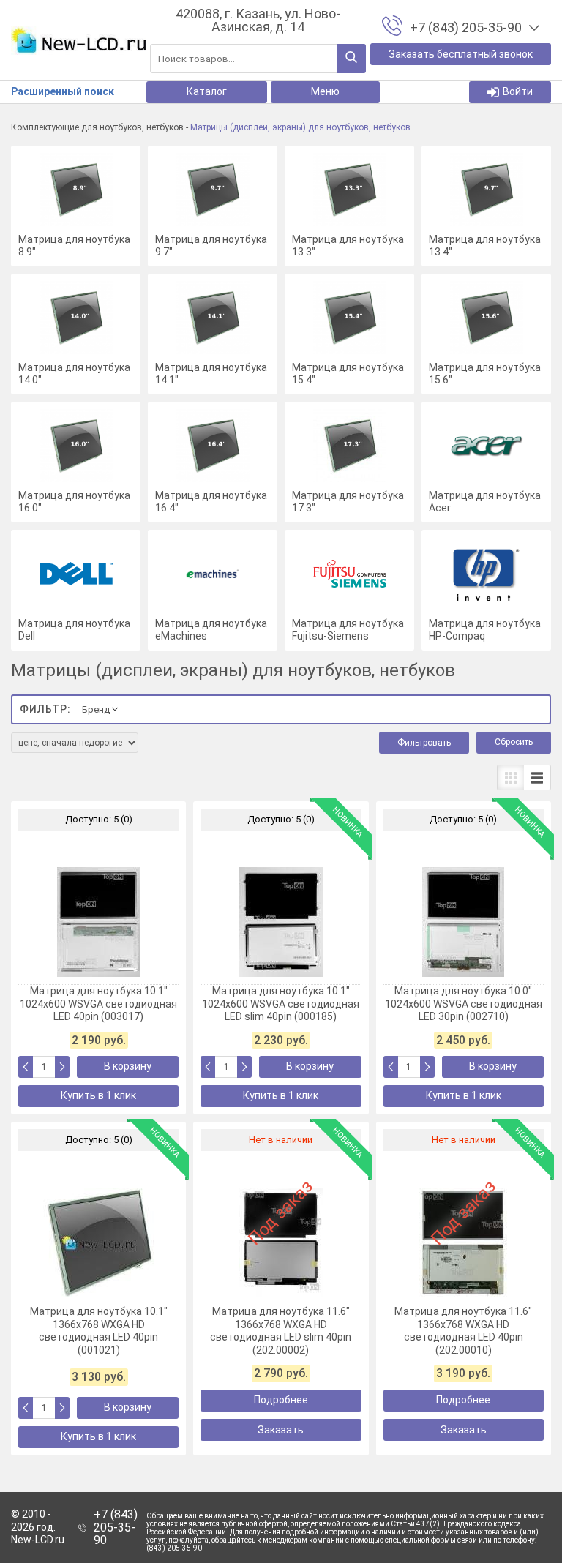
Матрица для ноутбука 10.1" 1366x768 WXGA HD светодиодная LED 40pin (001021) (99, 1330)
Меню (325, 91)
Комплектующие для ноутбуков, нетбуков (97, 127)
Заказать (281, 1430)
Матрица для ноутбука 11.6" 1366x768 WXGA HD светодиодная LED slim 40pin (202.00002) (280, 1330)
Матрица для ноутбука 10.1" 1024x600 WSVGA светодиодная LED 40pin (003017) (98, 1003)
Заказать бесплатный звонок (461, 54)
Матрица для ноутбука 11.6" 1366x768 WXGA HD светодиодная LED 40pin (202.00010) (463, 1330)
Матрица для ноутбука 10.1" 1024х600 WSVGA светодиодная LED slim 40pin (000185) (280, 1003)
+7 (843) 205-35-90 (116, 1527)
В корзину (127, 1066)
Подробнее (281, 1400)
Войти (518, 91)
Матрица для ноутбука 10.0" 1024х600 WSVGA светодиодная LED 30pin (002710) (463, 1003)
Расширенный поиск (62, 91)
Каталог (207, 91)
